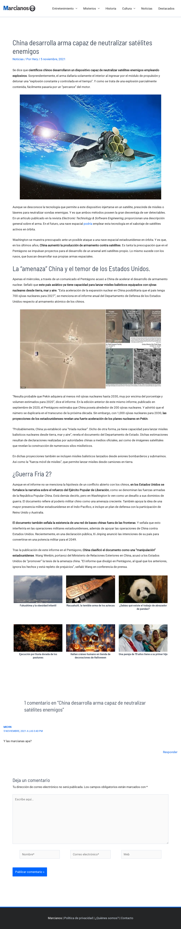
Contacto (127, 918)
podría (88, 223)
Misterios (89, 8)
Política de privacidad (78, 918)
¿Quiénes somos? (107, 918)
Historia (111, 8)
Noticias (146, 8)
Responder (170, 752)
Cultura (127, 8)
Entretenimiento (63, 8)
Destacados (166, 8)
